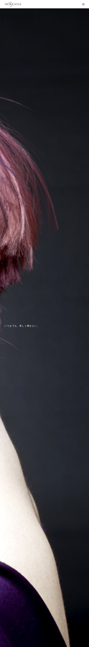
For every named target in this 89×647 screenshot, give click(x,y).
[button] (83, 4)
